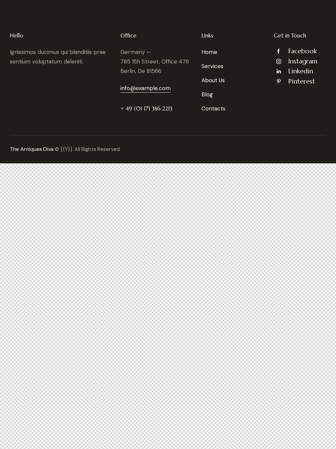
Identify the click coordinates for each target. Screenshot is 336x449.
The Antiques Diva (31, 149)
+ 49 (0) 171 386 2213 (146, 108)
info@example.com (145, 88)
